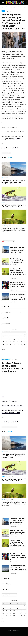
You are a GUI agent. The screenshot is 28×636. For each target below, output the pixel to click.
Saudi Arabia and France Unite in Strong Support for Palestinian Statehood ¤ (18, 285)
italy (9, 153)
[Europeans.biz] (15, 2)
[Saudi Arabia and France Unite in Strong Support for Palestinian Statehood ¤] (5, 285)
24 (3, 344)
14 (17, 339)
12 (10, 339)
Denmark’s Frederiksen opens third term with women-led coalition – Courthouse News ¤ (13, 182)
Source (18, 139)
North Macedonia (6, 359)
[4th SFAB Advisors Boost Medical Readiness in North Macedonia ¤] (14, 383)
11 (7, 339)
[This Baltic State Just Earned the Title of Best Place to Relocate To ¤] (14, 194)
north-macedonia (12, 427)
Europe (4, 153)
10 (3, 339)
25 (7, 344)
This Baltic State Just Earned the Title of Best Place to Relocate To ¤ (13, 206)
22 (21, 342)
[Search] (25, 2)
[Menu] (3, 2)
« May (3, 349)
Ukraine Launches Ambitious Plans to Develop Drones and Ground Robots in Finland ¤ (14, 230)
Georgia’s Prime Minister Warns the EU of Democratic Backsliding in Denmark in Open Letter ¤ (18, 296)
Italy (3, 11)
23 (24, 342)
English (6, 241)
